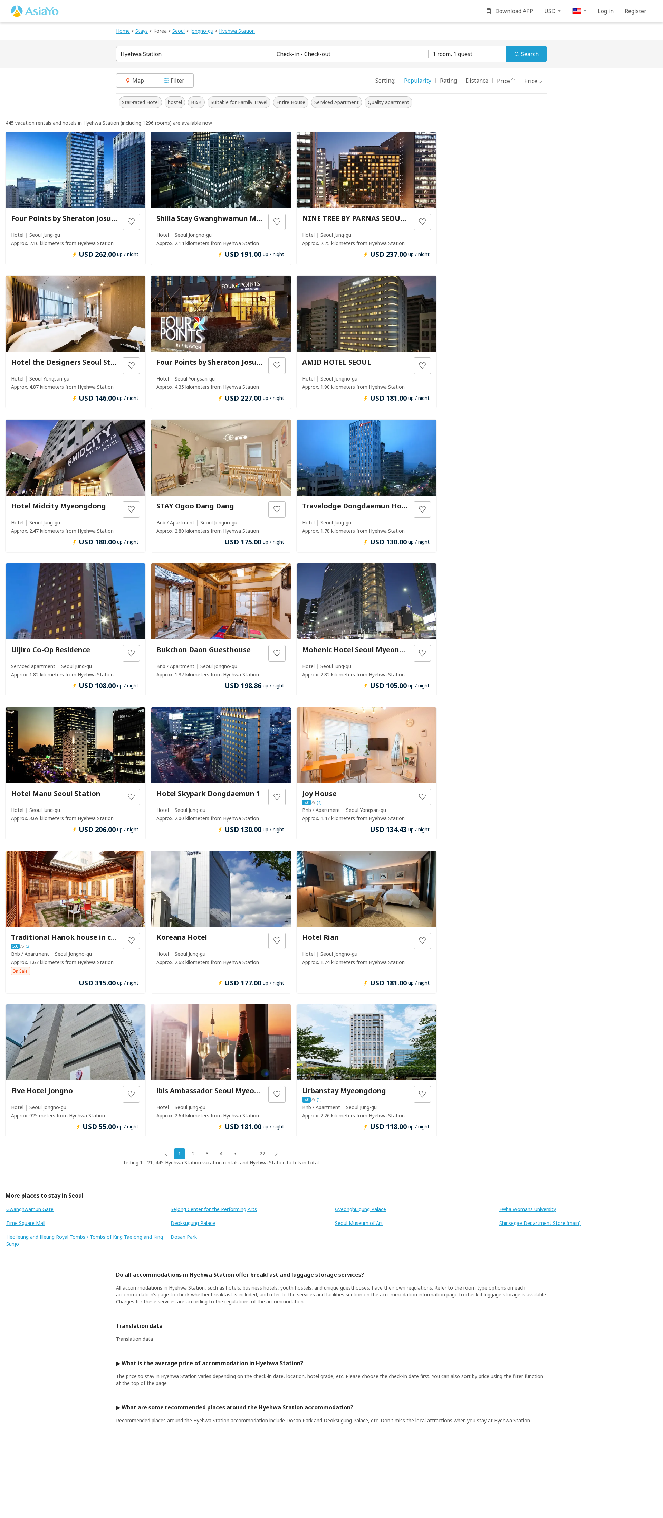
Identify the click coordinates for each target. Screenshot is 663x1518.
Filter (177, 80)
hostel (175, 102)
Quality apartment (388, 102)
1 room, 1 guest (452, 54)
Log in (606, 11)
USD (550, 11)
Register (635, 11)
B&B (196, 102)
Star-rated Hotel (140, 102)
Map (138, 80)
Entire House (290, 102)
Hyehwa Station (141, 54)
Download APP (514, 11)
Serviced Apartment (336, 102)
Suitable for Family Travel (239, 102)
